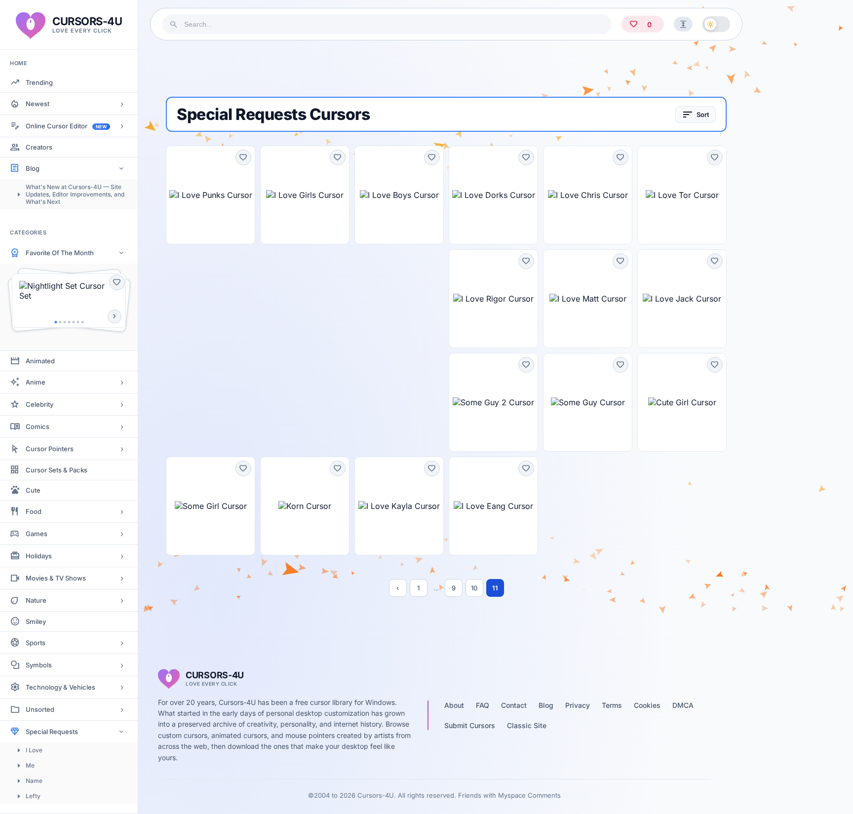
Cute (33, 490)
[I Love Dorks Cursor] (493, 195)
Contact (514, 705)
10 (474, 588)
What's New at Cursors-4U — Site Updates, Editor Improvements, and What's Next (75, 194)
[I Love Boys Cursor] (399, 195)
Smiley (36, 621)
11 (495, 588)
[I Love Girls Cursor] (304, 195)
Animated (40, 361)
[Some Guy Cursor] (587, 402)
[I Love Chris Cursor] (587, 195)
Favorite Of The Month (60, 253)
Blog (32, 168)
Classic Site (526, 725)
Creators (39, 147)
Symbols (39, 665)
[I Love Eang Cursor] (493, 506)
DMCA (683, 705)
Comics (37, 426)
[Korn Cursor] (304, 506)
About (454, 705)
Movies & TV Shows (56, 578)
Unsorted (40, 709)
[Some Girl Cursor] (210, 506)
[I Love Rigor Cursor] (493, 298)
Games (36, 534)
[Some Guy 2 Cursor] (493, 402)
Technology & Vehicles (60, 687)
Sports (35, 643)
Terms (612, 705)
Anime (35, 382)
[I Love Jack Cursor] (682, 298)
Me (30, 765)
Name (34, 780)
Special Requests (52, 732)
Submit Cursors (469, 725)
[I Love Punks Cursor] (210, 195)
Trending (39, 82)
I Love (34, 750)
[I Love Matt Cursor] (587, 298)
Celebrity (39, 404)
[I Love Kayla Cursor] (399, 506)
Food (33, 511)
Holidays (39, 556)
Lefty (33, 796)
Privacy (577, 705)
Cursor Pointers (50, 449)
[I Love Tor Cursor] (682, 195)
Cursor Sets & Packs (56, 470)
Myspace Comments (529, 795)
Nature (36, 600)
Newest (37, 104)
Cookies (647, 705)
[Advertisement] (446, 68)
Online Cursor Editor (66, 126)
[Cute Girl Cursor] (682, 402)
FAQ (482, 705)
